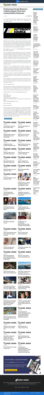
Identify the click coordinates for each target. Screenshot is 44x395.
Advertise (23, 387)
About (19, 387)
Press (16, 387)
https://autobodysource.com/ (12, 101)
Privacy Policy (37, 392)
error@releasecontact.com (19, 111)
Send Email (8, 96)
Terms (32, 392)
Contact (27, 387)
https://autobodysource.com (21, 92)
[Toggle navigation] (17, 1)
